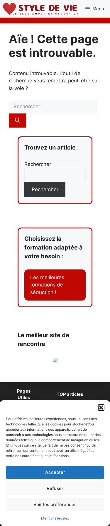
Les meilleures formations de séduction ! (47, 284)
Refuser (55, 488)
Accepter (55, 472)
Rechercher (37, 164)
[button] (101, 407)
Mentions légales (55, 518)
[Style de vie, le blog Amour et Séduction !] (40, 9)
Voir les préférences (55, 504)
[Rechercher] (17, 120)
